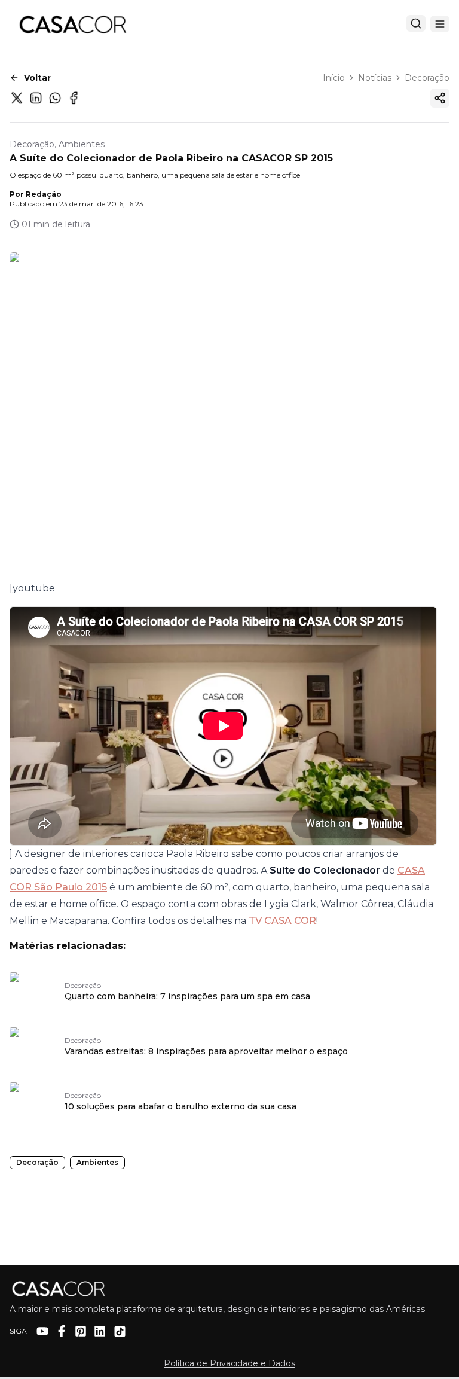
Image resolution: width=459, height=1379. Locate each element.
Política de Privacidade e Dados (229, 1363)
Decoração (427, 77)
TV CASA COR (282, 920)
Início (334, 77)
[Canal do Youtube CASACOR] (42, 1331)
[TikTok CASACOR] (120, 1331)
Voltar (37, 77)
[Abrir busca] (416, 23)
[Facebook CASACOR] (62, 1331)
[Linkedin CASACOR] (100, 1331)
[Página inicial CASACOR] (72, 24)
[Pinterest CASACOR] (81, 1331)
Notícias (374, 77)
